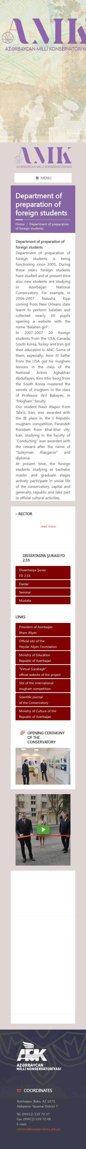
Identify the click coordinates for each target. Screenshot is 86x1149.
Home (20, 224)
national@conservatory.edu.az (38, 1129)
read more (48, 526)
